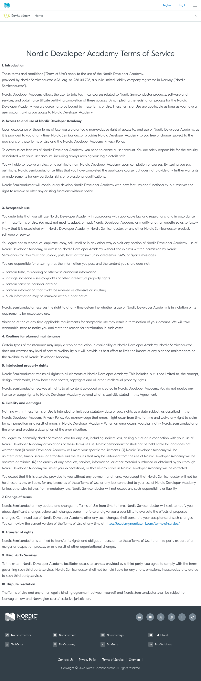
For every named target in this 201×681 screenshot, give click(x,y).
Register (167, 5)
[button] (114, 15)
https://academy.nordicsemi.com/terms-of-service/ (142, 524)
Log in (182, 5)
